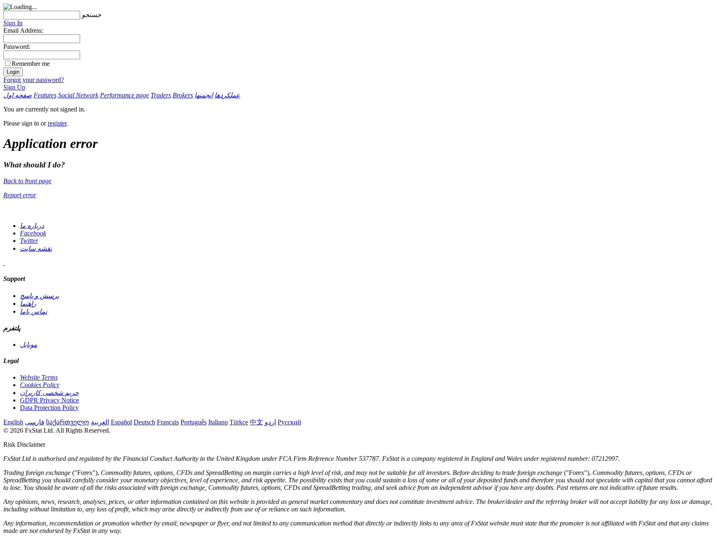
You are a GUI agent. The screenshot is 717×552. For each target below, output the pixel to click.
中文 (256, 422)
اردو (270, 422)
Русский (289, 422)
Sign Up (14, 87)
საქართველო (67, 422)
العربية (100, 422)
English (13, 422)
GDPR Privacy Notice (49, 400)
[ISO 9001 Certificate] (4, 262)
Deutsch (144, 422)
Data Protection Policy (49, 407)
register (57, 123)
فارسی (34, 422)
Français (168, 422)
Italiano (218, 422)
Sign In (12, 23)
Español (121, 422)
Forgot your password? (33, 79)
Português (193, 422)
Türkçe (238, 422)
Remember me (31, 63)
